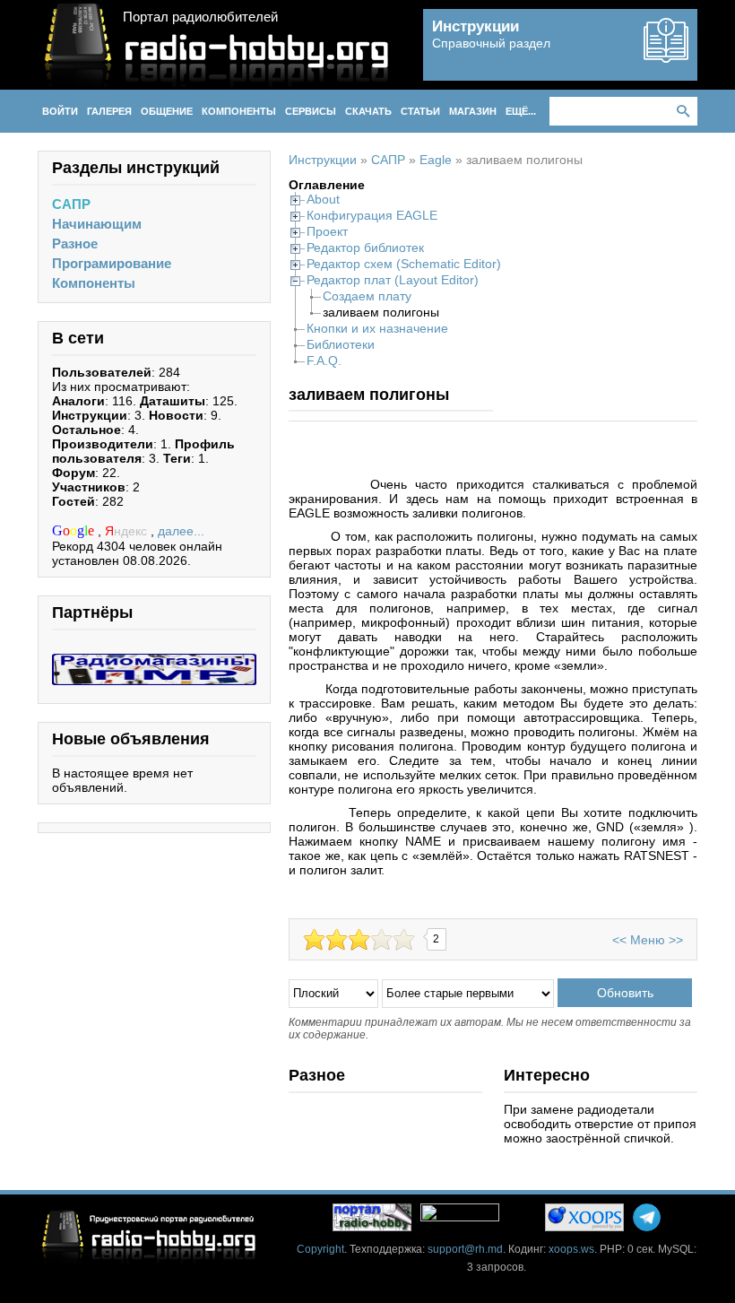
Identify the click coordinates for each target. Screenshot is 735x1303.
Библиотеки (341, 344)
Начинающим (97, 223)
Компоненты (93, 283)
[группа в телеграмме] (647, 1217)
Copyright (320, 1249)
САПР (71, 204)
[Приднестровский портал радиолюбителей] (372, 1217)
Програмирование (111, 263)
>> (676, 940)
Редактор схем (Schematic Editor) (404, 263)
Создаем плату (367, 296)
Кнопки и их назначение (377, 328)
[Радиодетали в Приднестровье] (154, 661)
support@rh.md (465, 1249)
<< (619, 940)
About (323, 199)
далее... (181, 531)
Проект (327, 231)
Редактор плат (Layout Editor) (393, 280)
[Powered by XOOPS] (584, 1217)
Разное (75, 243)
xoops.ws (571, 1249)
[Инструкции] (666, 55)
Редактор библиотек (365, 247)
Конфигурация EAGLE (372, 215)
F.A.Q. (324, 360)
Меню (647, 940)
